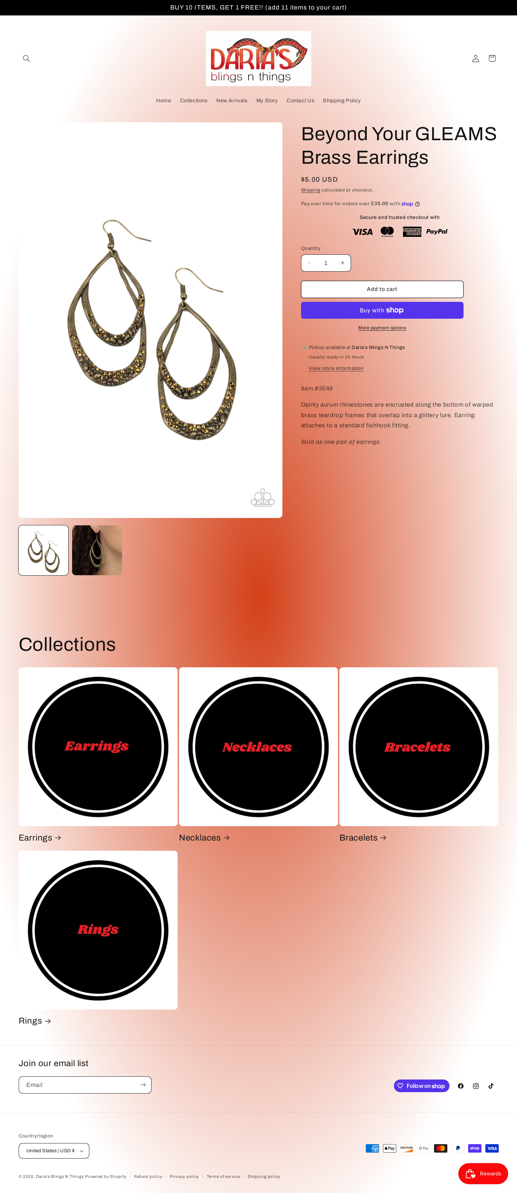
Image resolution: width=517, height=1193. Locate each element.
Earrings (35, 837)
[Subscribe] (143, 1085)
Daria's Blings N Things (60, 1176)
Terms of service (223, 1176)
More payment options (382, 327)
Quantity (310, 248)
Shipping (310, 190)
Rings (30, 1020)
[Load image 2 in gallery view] (97, 550)
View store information (336, 368)
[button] (27, 58)
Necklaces (200, 837)
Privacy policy (184, 1176)
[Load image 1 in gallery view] (44, 550)
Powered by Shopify (105, 1176)
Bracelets (358, 837)
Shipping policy (264, 1176)
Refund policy (148, 1176)
